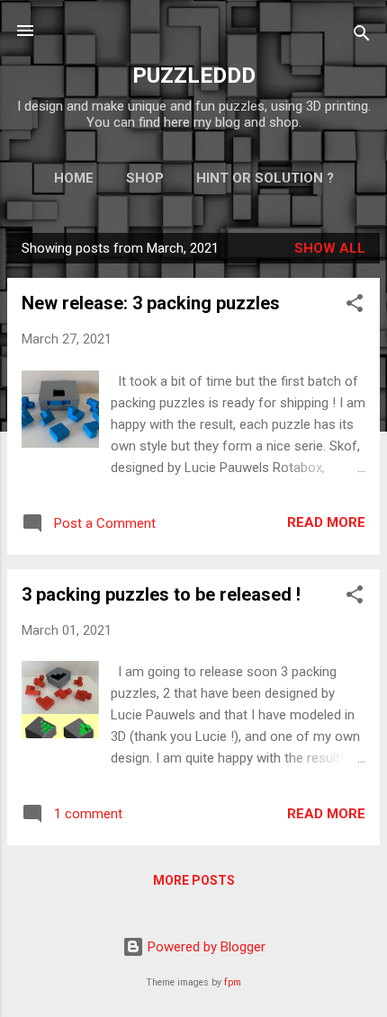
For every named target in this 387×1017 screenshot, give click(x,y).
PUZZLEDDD (194, 75)
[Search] (362, 36)
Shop (145, 178)
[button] (354, 306)
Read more (326, 522)
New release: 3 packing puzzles (151, 303)
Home (74, 178)
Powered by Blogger (205, 947)
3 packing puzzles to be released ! (161, 594)
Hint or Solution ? (265, 178)
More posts (194, 880)
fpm (232, 982)
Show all (329, 248)
